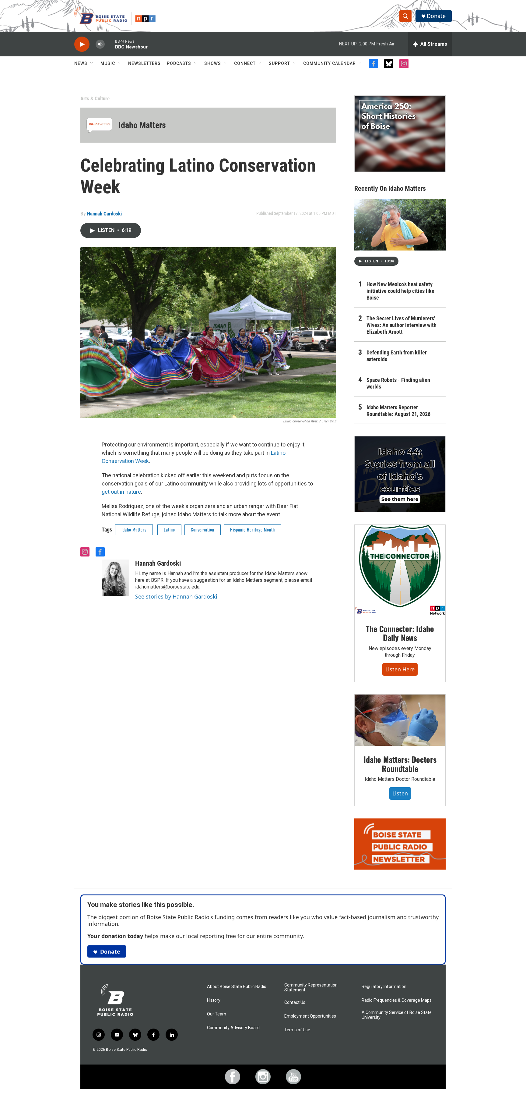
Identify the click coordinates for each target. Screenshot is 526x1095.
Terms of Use (297, 1030)
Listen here (400, 669)
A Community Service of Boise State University (397, 1015)
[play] (82, 44)
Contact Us (294, 1002)
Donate (436, 16)
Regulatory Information (384, 986)
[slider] (110, 44)
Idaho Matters (142, 125)
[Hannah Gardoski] (115, 578)
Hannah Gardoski (104, 214)
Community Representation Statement (311, 987)
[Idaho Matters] (99, 125)
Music (107, 63)
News (80, 63)
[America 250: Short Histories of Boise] (400, 134)
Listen (400, 793)
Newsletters (144, 63)
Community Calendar (329, 63)
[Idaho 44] (400, 474)
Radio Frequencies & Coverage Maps (397, 1000)
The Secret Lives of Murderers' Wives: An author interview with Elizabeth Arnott (401, 325)
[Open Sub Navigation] (91, 63)
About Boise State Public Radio (236, 986)
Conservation (202, 529)
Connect (245, 63)
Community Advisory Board (233, 1028)
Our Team (216, 1014)
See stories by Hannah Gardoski (176, 596)
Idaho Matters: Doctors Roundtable (400, 763)
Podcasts (179, 63)
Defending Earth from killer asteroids (396, 355)
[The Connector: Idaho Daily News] (400, 570)
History (213, 1000)
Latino (169, 529)
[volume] (100, 44)
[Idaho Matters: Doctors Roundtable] (400, 720)
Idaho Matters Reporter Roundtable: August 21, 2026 (398, 410)
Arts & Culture (95, 98)
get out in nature (121, 492)
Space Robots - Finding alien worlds (398, 383)
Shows (212, 63)
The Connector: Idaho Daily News (400, 633)
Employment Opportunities (310, 1016)
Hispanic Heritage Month (252, 529)
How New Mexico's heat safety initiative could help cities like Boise (400, 291)
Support (279, 63)
